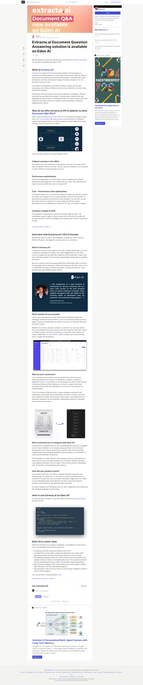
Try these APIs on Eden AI (41, 227)
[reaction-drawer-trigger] (24, 48)
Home (22, 672)
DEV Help (58, 672)
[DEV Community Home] (23, 2)
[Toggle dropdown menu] (90, 608)
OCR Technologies (42, 119)
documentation (80, 499)
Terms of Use (80, 676)
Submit (38, 596)
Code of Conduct (55, 601)
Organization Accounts (77, 672)
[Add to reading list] (23, 60)
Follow (108, 13)
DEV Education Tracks (49, 672)
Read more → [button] (37, 657)
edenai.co (58, 37)
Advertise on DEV (66, 672)
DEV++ (36, 672)
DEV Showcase (88, 672)
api (37, 55)
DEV (77, 678)
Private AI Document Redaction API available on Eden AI (107, 48)
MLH (71, 674)
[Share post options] (23, 71)
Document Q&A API (57, 117)
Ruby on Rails (68, 680)
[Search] (27, 2)
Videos (40, 672)
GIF (80, 149)
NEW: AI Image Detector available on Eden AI (107, 35)
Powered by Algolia (70, 2)
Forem (54, 678)
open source (62, 678)
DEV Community (49, 670)
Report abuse (65, 601)
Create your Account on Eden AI (43, 578)
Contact (100, 672)
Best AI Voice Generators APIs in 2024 (105, 41)
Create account (115, 2)
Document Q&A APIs (43, 113)
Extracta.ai (47, 69)
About (94, 672)
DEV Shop (118, 672)
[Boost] (23, 65)
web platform (53, 334)
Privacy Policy (72, 676)
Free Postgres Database (109, 672)
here (59, 575)
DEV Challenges (29, 672)
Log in (106, 2)
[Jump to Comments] (23, 54)
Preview (46, 596)
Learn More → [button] (100, 123)
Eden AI (38, 36)
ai (33, 55)
